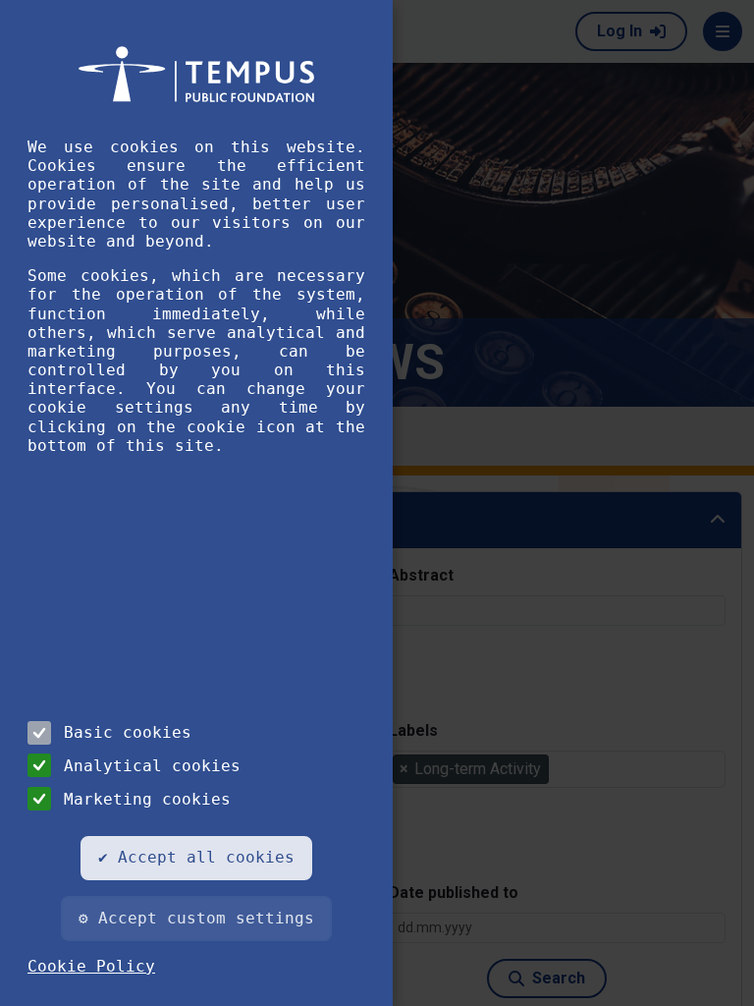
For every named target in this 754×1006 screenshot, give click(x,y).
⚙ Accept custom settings (196, 918)
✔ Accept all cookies (196, 857)
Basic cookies (127, 732)
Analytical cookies (152, 765)
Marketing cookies (147, 799)
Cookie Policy (91, 966)
